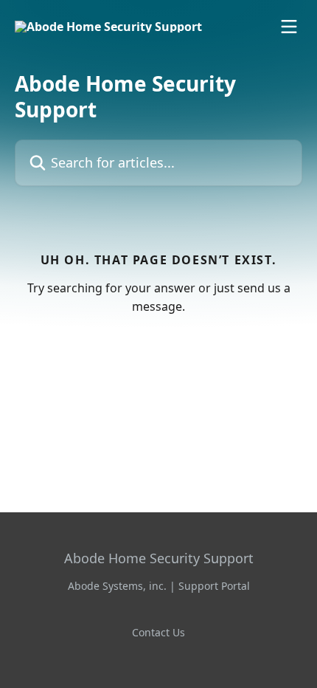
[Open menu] (289, 26)
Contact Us (158, 632)
